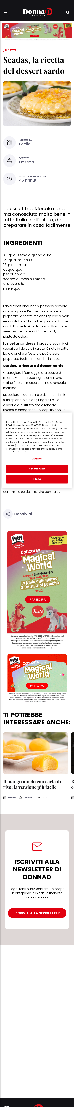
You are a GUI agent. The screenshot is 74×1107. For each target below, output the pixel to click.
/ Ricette (9, 50)
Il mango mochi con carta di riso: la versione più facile (32, 784)
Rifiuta (37, 479)
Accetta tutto (37, 468)
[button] (5, 12)
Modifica (37, 458)
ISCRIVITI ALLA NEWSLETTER (37, 913)
